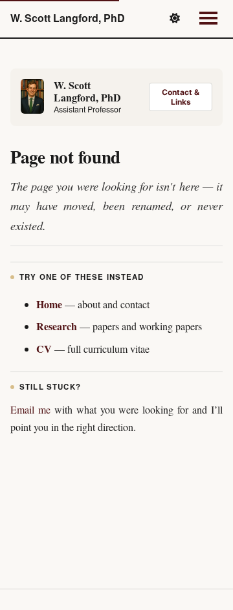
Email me (30, 409)
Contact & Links (180, 97)
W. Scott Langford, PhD (67, 17)
